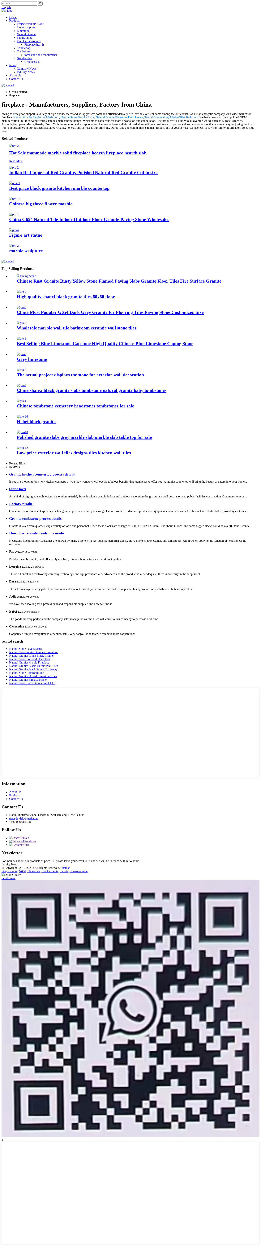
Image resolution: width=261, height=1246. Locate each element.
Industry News (26, 72)
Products (14, 20)
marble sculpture (26, 250)
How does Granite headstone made (36, 533)
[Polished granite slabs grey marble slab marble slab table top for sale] (22, 432)
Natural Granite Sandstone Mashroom (36, 117)
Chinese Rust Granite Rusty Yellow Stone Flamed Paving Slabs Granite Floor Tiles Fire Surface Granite (119, 281)
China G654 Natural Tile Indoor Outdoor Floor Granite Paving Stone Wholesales (89, 219)
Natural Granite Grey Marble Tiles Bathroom (171, 117)
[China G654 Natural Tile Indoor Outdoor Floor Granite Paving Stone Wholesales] (14, 214)
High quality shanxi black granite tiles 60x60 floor (66, 296)
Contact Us (16, 78)
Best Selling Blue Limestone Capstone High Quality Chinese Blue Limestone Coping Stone (105, 343)
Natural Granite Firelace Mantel (28, 679)
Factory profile (20, 504)
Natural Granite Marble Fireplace (29, 662)
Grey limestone (32, 359)
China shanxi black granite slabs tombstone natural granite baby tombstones (91, 390)
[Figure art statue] (14, 230)
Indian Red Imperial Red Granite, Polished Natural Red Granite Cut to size (83, 172)
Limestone (23, 30)
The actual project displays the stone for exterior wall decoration (80, 374)
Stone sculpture (26, 27)
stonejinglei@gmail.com (23, 818)
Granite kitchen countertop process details (42, 474)
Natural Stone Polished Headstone (29, 659)
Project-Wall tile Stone (30, 24)
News (12, 65)
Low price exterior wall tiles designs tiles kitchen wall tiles (74, 452)
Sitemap (65, 867)
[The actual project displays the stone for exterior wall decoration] (21, 369)
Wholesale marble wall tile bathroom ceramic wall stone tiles (76, 327)
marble (64, 871)
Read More (16, 161)
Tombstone (23, 51)
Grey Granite (9, 871)
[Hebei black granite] (22, 416)
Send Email (8, 878)
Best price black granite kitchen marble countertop (59, 188)
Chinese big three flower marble (40, 203)
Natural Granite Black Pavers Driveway (33, 669)
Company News (26, 68)
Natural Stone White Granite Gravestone (33, 652)
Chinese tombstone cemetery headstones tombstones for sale (75, 405)
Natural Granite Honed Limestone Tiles (33, 676)
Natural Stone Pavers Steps (25, 648)
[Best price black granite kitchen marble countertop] (14, 183)
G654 (22, 871)
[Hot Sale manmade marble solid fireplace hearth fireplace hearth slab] (14, 145)
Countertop (23, 48)
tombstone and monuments (40, 54)
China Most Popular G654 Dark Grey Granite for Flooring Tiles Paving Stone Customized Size (110, 312)
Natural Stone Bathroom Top (26, 672)
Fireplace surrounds (29, 41)
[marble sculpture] (14, 245)
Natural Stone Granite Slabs (77, 117)
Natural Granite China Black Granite (31, 655)
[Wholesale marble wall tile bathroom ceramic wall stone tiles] (21, 323)
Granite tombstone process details (35, 519)
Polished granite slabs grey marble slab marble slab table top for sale (84, 437)
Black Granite (49, 871)
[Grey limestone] (21, 354)
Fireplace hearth (34, 44)
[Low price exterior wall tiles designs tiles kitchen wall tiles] (22, 447)
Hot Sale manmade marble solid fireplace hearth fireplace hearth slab (77, 152)
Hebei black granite (36, 421)
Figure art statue (25, 235)
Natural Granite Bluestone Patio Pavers (119, 117)
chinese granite (79, 871)
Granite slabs (32, 61)
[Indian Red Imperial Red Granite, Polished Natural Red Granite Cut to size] (14, 167)
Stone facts (17, 489)
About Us (15, 75)
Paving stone (24, 37)
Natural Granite (26, 34)
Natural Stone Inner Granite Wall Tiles (32, 683)
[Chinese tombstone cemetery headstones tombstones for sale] (21, 400)
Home (13, 17)
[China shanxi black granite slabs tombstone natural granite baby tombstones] (21, 385)
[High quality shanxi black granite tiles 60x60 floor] (21, 291)
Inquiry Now (9, 864)
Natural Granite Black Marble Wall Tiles (33, 666)
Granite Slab (24, 58)
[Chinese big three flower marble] (14, 198)
